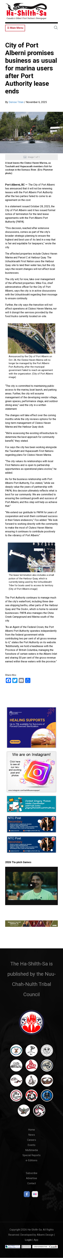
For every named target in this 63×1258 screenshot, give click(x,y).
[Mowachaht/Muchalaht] (31, 1082)
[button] (31, 132)
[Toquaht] (31, 1097)
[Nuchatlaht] (47, 1082)
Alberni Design (45, 1234)
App (36, 1239)
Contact (31, 1183)
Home (31, 1129)
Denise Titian (16, 102)
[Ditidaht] (31, 1052)
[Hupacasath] (31, 1067)
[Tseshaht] (47, 1097)
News (31, 1134)
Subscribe (31, 1173)
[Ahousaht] (16, 1052)
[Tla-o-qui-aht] (16, 1097)
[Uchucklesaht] (23, 1112)
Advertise (31, 1178)
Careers (31, 1139)
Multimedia (31, 1150)
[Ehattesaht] (47, 1052)
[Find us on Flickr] (35, 1195)
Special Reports (31, 1155)
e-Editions (31, 1160)
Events (31, 1145)
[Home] (26, 11)
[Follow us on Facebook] (27, 1195)
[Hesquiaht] (16, 1067)
